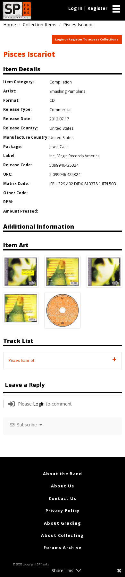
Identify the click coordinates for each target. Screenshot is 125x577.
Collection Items (39, 25)
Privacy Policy (63, 510)
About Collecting (62, 535)
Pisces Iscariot (29, 54)
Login (39, 404)
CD (52, 100)
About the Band (62, 473)
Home (9, 25)
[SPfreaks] (17, 10)
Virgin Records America (78, 156)
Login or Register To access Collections (86, 39)
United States (61, 128)
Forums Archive (63, 547)
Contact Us (63, 498)
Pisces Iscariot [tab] (21, 360)
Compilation (60, 82)
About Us (62, 486)
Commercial (60, 109)
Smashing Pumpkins (67, 91)
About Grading (62, 523)
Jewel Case (59, 146)
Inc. (52, 156)
